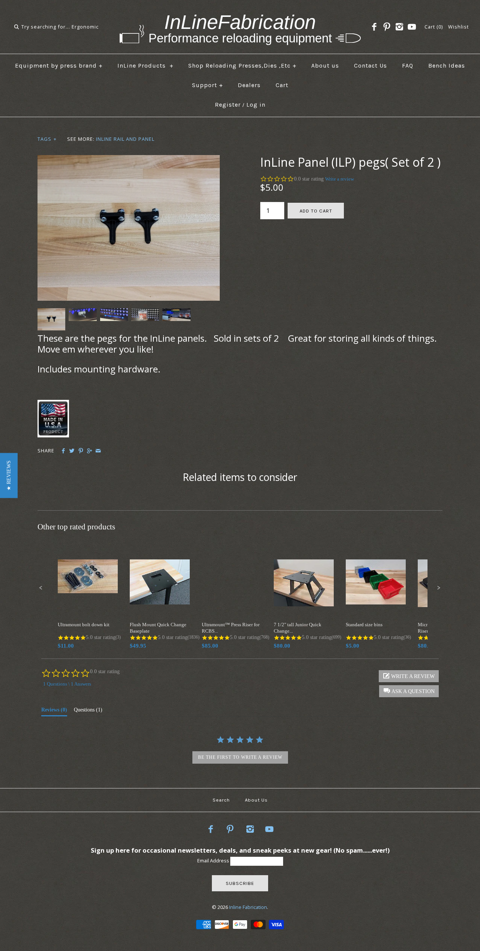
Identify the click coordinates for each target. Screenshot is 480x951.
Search (221, 800)
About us (325, 65)
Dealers (249, 85)
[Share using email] (98, 451)
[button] (9, 475)
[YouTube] (411, 27)
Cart (282, 85)
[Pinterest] (386, 27)
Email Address (213, 860)
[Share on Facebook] (63, 451)
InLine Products (145, 65)
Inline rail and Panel (125, 139)
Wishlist (458, 26)
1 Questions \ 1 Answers (67, 684)
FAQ (407, 65)
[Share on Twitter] (71, 451)
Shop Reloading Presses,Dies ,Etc (242, 65)
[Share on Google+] (89, 451)
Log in (256, 104)
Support (207, 85)
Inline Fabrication (248, 907)
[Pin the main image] (80, 451)
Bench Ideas (446, 65)
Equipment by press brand (59, 65)
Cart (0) (433, 26)
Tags (47, 139)
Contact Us (370, 65)
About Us (256, 800)
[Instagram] (399, 27)
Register (228, 104)
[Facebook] (374, 27)
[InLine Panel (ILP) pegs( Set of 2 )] (129, 159)
